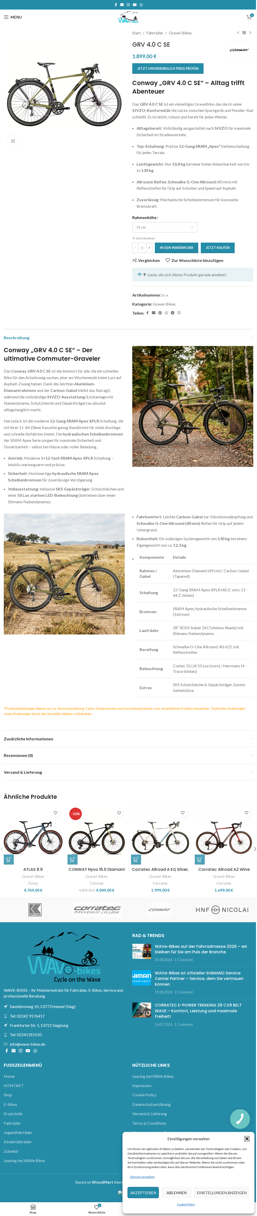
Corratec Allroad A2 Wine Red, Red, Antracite (224, 872)
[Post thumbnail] (141, 953)
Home (9, 1076)
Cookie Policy (186, 1204)
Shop (8, 1094)
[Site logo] (128, 16)
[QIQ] (222, 909)
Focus (33, 883)
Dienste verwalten (142, 1177)
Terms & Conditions (149, 1123)
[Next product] (250, 33)
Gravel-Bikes (180, 32)
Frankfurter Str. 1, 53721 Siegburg (39, 1025)
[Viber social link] (179, 313)
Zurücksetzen (145, 238)
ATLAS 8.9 (33, 869)
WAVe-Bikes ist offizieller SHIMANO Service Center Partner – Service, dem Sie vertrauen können (199, 978)
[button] (246, 1138)
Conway (97, 883)
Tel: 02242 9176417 (27, 1016)
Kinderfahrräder (18, 1141)
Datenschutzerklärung (151, 1104)
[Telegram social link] (172, 313)
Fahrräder (154, 32)
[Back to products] (244, 33)
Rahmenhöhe (144, 217)
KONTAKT (14, 1085)
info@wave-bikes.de (27, 1044)
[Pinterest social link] (160, 313)
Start (136, 32)
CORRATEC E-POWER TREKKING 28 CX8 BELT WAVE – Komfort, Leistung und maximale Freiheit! (198, 1010)
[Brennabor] (97, 909)
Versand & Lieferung (149, 1113)
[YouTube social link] (134, 5)
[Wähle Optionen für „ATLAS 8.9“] (9, 859)
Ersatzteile (13, 1113)
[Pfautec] (159, 909)
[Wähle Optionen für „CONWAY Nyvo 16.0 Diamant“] (73, 859)
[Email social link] (122, 5)
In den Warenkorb (176, 248)
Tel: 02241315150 (26, 1034)
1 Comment (183, 960)
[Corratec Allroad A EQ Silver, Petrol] (160, 835)
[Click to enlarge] (13, 141)
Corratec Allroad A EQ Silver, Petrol (160, 872)
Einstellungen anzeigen (222, 1192)
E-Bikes (10, 1104)
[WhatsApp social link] (141, 5)
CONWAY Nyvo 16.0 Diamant (97, 869)
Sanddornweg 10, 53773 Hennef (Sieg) (43, 1006)
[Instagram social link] (128, 5)
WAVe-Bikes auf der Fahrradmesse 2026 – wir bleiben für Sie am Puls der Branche (201, 949)
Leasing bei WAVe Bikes (24, 1160)
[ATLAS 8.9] (33, 835)
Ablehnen (176, 1192)
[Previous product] (238, 33)
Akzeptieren (143, 1192)
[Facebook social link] (116, 5)
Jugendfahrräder (18, 1132)
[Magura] (35, 909)
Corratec (160, 883)
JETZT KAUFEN (218, 248)
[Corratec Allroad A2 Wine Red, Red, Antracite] (224, 835)
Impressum (141, 1085)
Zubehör (11, 1151)
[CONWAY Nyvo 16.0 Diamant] (97, 835)
